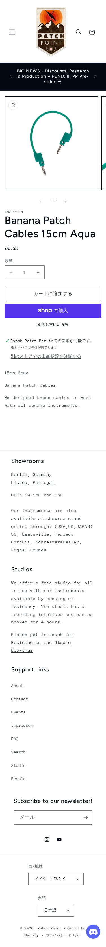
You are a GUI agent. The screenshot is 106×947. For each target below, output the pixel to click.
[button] (11, 32)
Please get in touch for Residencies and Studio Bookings (42, 642)
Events (18, 712)
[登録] (85, 817)
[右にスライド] (66, 201)
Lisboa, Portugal (33, 482)
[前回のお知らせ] (11, 76)
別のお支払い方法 (53, 325)
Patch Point (50, 928)
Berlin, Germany (31, 474)
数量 (9, 261)
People (18, 778)
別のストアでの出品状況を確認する (46, 356)
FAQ (15, 738)
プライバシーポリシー (64, 935)
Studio (18, 765)
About (17, 685)
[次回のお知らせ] (95, 76)
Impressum (22, 725)
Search (18, 752)
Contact (19, 699)
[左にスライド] (40, 201)
